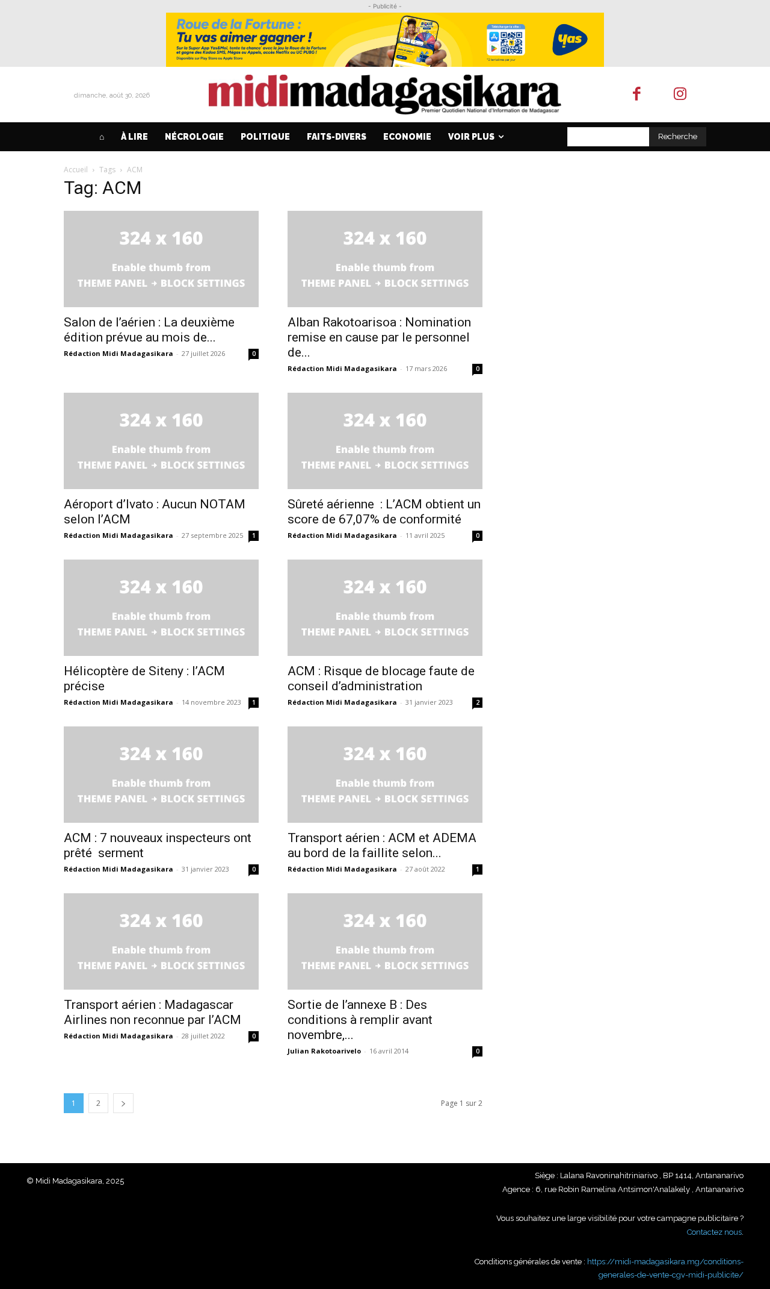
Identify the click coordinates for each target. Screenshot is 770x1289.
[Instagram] (681, 95)
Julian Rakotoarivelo (324, 1050)
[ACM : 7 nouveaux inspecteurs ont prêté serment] (161, 774)
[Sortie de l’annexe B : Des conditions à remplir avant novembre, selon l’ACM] (385, 941)
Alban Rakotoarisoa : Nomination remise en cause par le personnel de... (379, 337)
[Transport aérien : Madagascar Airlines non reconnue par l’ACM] (161, 941)
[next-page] (123, 1103)
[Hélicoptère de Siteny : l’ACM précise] (161, 608)
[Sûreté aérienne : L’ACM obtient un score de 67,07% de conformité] (385, 441)
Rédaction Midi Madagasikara (118, 353)
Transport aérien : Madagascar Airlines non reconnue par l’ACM (152, 1012)
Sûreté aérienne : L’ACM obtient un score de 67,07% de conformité (384, 511)
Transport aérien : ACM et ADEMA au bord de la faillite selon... (382, 845)
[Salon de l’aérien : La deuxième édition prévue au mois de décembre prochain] (161, 259)
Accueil (76, 169)
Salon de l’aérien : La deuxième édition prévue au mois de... (149, 330)
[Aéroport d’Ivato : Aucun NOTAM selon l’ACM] (161, 441)
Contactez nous (714, 1232)
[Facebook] (637, 95)
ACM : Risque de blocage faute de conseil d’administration (381, 678)
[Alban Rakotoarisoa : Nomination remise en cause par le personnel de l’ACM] (385, 259)
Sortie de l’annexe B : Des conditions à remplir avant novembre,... (360, 1019)
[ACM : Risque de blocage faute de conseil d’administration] (385, 608)
